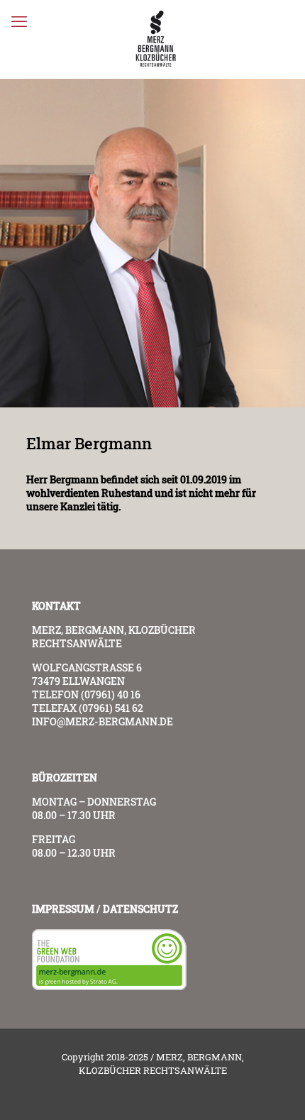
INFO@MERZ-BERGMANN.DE (102, 721)
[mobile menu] (19, 21)
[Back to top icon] (276, 1091)
